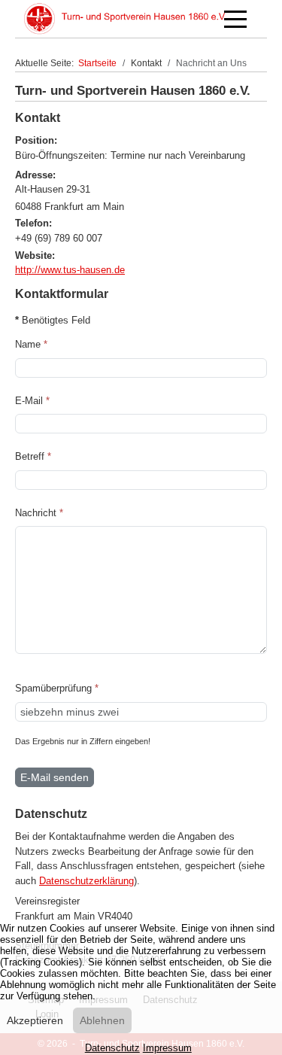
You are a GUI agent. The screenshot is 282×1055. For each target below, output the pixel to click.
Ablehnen (102, 1020)
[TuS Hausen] (125, 18)
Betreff (33, 456)
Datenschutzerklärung (86, 880)
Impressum (167, 1047)
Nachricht (39, 512)
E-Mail (32, 400)
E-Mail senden (54, 777)
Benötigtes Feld (52, 320)
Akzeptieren (35, 1020)
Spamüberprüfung (57, 688)
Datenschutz (112, 1047)
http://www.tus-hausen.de (70, 269)
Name (31, 344)
